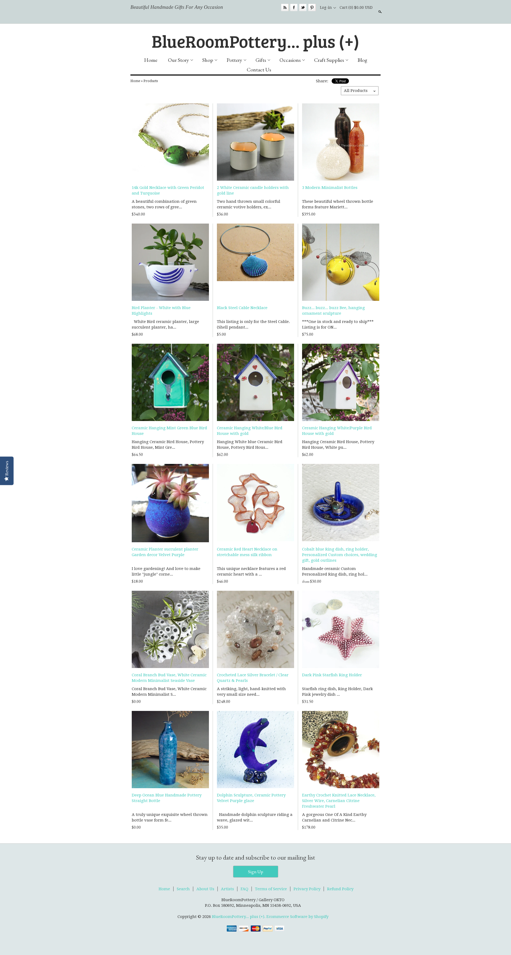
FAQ (244, 889)
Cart (356, 7)
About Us (205, 889)
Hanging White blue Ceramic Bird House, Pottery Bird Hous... (249, 444)
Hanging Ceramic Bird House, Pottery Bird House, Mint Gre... (168, 444)
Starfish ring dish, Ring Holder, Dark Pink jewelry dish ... (337, 691)
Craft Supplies (329, 59)
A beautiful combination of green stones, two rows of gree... (164, 204)
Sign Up (255, 872)
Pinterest (312, 7)
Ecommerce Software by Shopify (297, 916)
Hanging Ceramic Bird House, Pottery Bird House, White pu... (338, 444)
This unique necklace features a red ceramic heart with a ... (251, 571)
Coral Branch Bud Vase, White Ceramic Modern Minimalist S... (169, 691)
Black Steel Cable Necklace (242, 307)
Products (150, 81)
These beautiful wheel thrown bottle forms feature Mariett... (337, 204)
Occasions (290, 59)
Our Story (178, 59)
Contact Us (259, 69)
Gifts (261, 59)
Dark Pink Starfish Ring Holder (332, 675)
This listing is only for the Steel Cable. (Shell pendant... (253, 324)
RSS (285, 7)
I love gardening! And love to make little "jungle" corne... (166, 571)
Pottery (234, 59)
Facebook (294, 7)
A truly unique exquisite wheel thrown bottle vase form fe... (170, 817)
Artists (227, 889)
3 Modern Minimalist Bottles (329, 187)
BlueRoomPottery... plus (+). (239, 916)
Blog (362, 59)
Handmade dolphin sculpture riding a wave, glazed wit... (254, 817)
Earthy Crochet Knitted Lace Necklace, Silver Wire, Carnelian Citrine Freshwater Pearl (339, 801)
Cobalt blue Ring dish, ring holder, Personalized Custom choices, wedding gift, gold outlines (339, 555)
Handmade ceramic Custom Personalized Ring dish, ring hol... (335, 571)
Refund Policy (340, 889)
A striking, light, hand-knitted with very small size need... (251, 691)
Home (150, 59)
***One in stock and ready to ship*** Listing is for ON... (338, 324)
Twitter (303, 7)
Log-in (326, 7)
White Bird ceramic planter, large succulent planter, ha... (165, 324)
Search (379, 11)
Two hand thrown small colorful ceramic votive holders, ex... (248, 204)
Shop (207, 59)
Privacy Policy (307, 889)
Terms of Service (271, 889)
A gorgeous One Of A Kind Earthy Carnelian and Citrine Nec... (334, 817)
